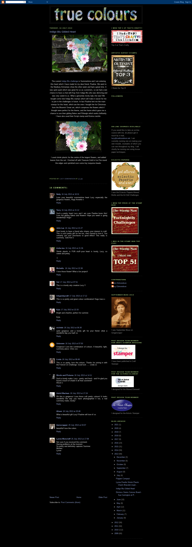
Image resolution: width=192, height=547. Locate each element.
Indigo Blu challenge (70, 81)
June (119, 499)
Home (78, 497)
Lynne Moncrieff (63, 439)
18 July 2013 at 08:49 (71, 359)
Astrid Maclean (62, 393)
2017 (116, 439)
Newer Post (54, 497)
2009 (116, 533)
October (120, 464)
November (121, 461)
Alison (59, 411)
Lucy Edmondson (119, 286)
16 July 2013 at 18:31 (70, 194)
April (119, 507)
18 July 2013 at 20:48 (71, 411)
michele (59, 328)
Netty (58, 194)
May (119, 503)
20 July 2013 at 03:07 (77, 425)
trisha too (60, 248)
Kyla (58, 310)
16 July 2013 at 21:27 (74, 228)
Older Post (103, 497)
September (121, 468)
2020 (116, 428)
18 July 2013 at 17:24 (79, 393)
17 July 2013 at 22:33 (70, 310)
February (120, 514)
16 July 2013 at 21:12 (70, 210)
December (121, 457)
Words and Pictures (65, 375)
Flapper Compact (123, 479)
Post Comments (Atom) (70, 502)
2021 (116, 425)
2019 (116, 432)
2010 (116, 530)
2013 (116, 454)
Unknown (60, 343)
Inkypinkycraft (62, 296)
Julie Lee (60, 228)
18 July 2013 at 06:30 (73, 328)
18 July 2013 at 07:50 (74, 343)
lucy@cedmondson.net (120, 138)
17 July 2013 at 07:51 (69, 282)
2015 (116, 447)
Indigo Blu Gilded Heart (125, 489)
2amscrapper (62, 425)
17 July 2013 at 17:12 (78, 296)
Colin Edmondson (119, 283)
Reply (58, 203)
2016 (116, 443)
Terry (58, 210)
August (120, 472)
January (120, 518)
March (119, 510)
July (119, 475)
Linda (58, 359)
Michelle (60, 268)
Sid (57, 282)
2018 (116, 436)
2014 (116, 450)
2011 (116, 526)
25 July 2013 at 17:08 (80, 439)
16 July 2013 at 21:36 (74, 248)
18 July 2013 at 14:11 (83, 375)
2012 (116, 522)
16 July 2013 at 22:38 (74, 268)
